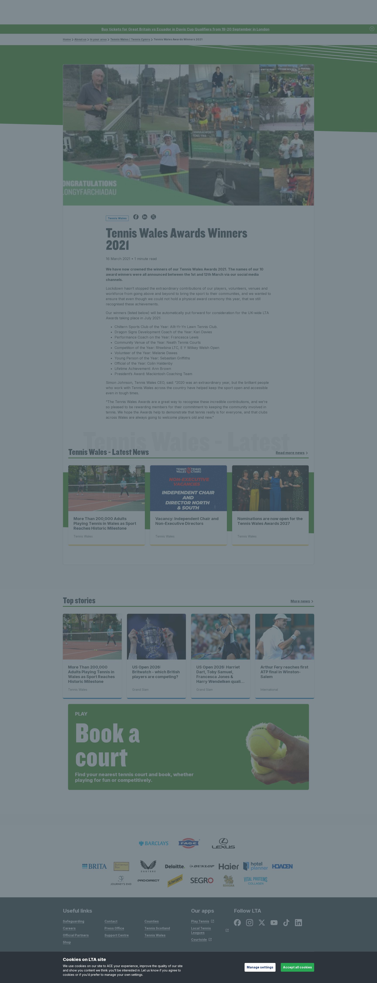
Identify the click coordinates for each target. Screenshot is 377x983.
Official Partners (76, 935)
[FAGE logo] (188, 843)
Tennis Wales (155, 935)
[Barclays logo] (153, 843)
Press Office (114, 928)
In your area (98, 39)
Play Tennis (200, 921)
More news (300, 601)
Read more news (290, 453)
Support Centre (117, 935)
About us (80, 39)
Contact (111, 921)
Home (67, 39)
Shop (67, 942)
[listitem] (94, 866)
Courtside (199, 939)
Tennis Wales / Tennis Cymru (130, 39)
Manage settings (260, 967)
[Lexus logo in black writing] (223, 843)
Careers (69, 928)
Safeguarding (73, 921)
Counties (151, 921)
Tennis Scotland (157, 928)
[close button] (372, 29)
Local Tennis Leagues (201, 930)
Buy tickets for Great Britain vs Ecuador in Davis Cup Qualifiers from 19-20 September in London (185, 29)
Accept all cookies (297, 967)
